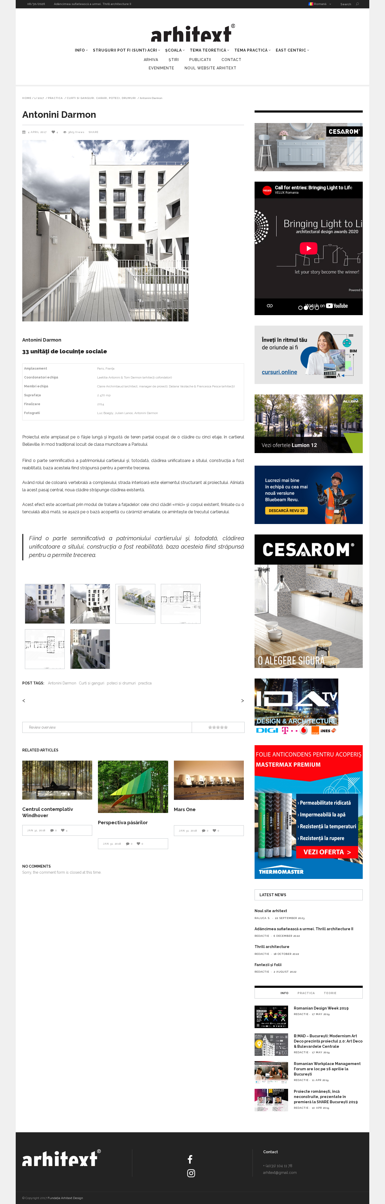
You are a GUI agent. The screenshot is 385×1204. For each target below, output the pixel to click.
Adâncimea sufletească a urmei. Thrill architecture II (304, 929)
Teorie (330, 993)
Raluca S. (263, 918)
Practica (55, 98)
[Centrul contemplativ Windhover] (57, 780)
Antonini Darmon (62, 683)
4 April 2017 (38, 132)
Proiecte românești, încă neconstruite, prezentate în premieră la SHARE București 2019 (326, 1096)
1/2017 (39, 98)
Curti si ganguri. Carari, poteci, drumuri (101, 98)
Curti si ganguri (91, 683)
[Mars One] (209, 780)
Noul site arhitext (271, 911)
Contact (231, 60)
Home (26, 98)
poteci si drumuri (121, 683)
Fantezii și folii (268, 965)
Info (284, 993)
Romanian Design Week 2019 (321, 1008)
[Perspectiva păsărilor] (133, 787)
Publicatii (200, 60)
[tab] (284, 993)
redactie (262, 935)
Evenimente (161, 68)
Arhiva (151, 60)
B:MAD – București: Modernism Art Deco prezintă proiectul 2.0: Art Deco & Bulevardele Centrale (328, 1041)
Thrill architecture (67, 4)
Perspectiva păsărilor (123, 822)
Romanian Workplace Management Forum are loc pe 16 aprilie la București (327, 1069)
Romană (319, 4)
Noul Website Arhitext (210, 68)
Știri (174, 60)
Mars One (185, 809)
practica (145, 683)
